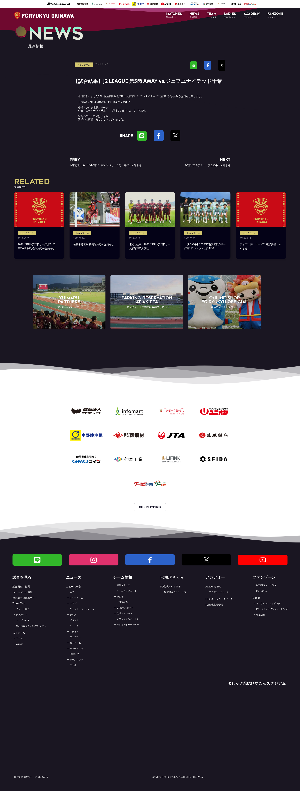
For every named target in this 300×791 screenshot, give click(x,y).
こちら (104, 116)
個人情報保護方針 (23, 776)
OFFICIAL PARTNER (150, 507)
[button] (174, 15)
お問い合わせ (41, 776)
